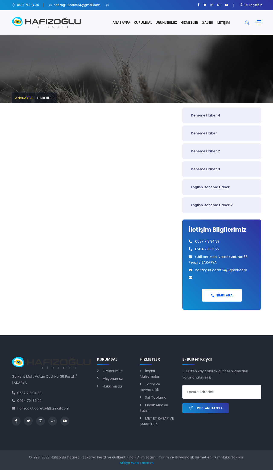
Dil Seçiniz (251, 5)
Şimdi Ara (224, 295)
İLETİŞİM (223, 22)
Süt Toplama (155, 397)
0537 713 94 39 (29, 392)
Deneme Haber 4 (205, 115)
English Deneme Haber (210, 187)
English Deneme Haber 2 (212, 205)
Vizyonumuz (112, 370)
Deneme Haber (204, 133)
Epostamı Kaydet (209, 408)
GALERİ (207, 22)
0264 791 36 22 (29, 400)
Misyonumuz (112, 378)
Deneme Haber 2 (205, 151)
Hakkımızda (112, 386)
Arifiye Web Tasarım (137, 462)
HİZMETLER (189, 22)
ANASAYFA (121, 22)
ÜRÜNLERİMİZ (166, 22)
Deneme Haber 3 (205, 169)
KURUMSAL (143, 22)
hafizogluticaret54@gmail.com (43, 408)
